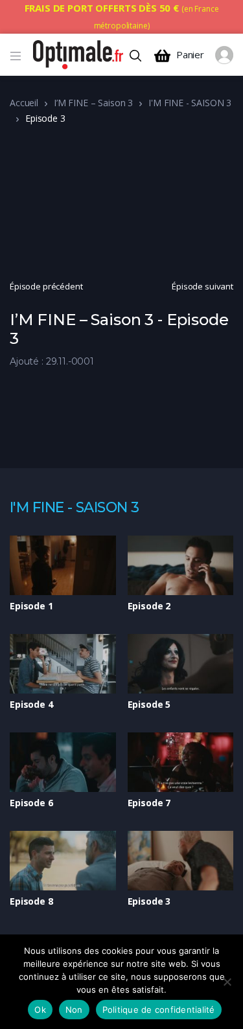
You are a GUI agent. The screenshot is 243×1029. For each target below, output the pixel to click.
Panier (190, 55)
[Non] (226, 981)
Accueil (24, 102)
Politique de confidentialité (158, 1009)
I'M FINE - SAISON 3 (189, 102)
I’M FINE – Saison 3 (93, 102)
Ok (40, 1009)
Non (74, 1009)
